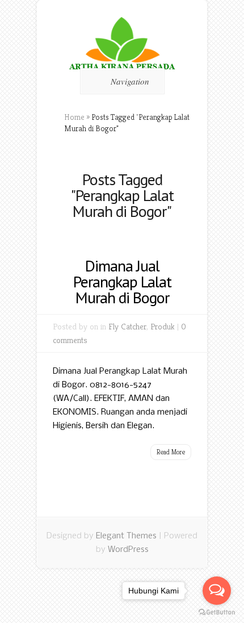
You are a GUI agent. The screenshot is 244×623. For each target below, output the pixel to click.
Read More (171, 452)
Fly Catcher (127, 326)
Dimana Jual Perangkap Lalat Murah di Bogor (122, 281)
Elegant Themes (126, 536)
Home (74, 117)
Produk (162, 326)
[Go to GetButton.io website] (217, 612)
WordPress (128, 549)
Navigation (130, 81)
